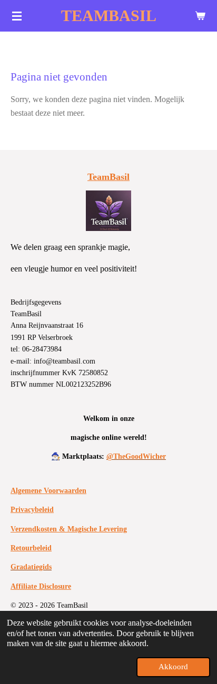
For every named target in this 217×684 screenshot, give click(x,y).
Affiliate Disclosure (41, 586)
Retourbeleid (31, 548)
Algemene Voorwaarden (48, 491)
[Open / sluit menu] (16, 15)
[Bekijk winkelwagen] (200, 15)
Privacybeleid (32, 510)
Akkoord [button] (173, 666)
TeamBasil (108, 177)
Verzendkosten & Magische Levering (69, 529)
